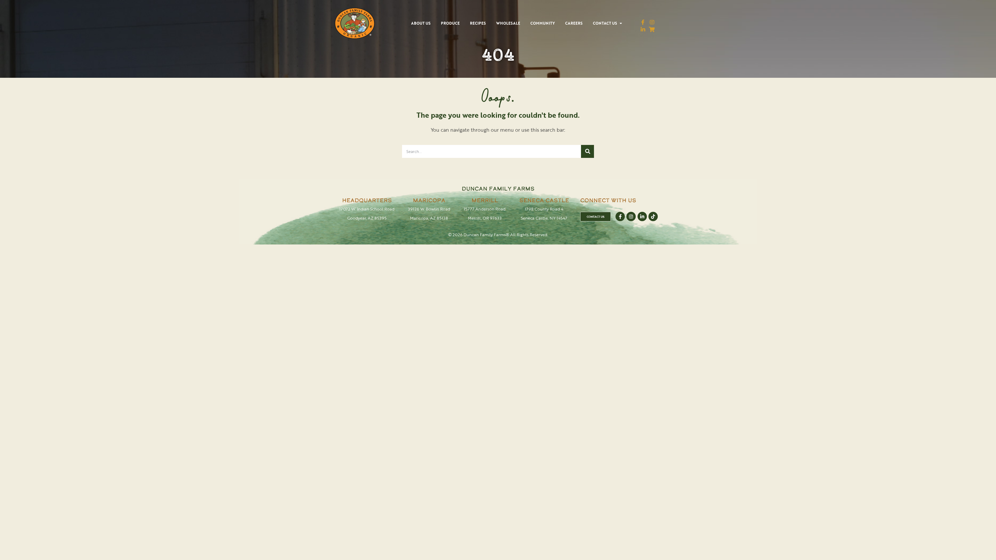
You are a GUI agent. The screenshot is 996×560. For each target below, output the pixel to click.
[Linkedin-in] (643, 29)
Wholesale (508, 23)
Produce (450, 23)
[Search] (587, 151)
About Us (421, 23)
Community (542, 23)
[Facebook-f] (643, 22)
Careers (574, 23)
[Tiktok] (653, 216)
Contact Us (605, 23)
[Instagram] (652, 22)
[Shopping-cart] (652, 29)
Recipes (478, 23)
